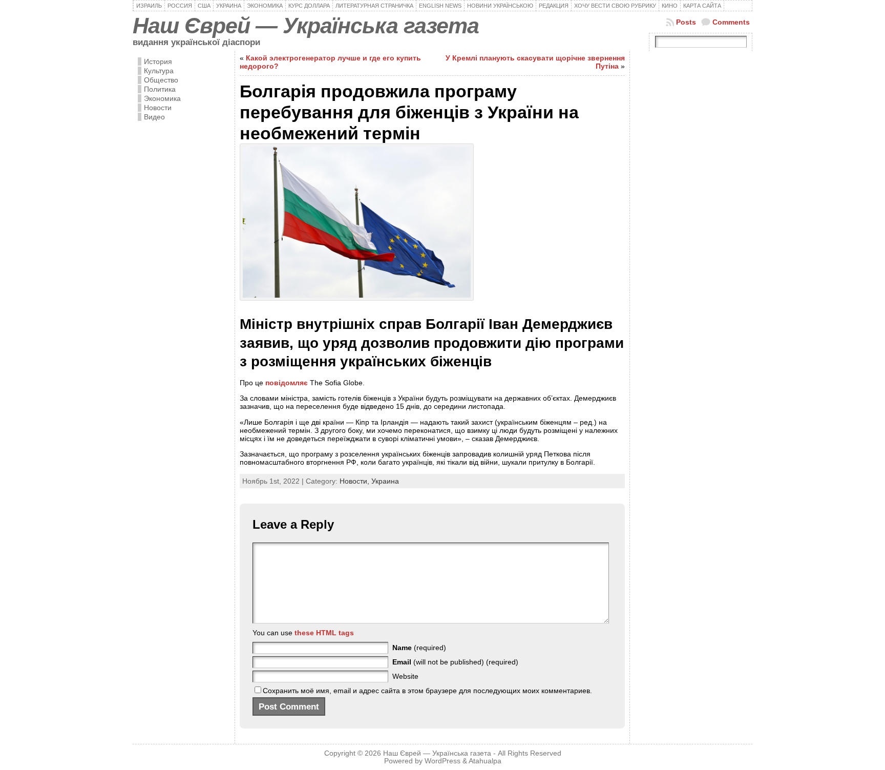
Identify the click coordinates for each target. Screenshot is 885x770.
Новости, (355, 481)
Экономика (162, 98)
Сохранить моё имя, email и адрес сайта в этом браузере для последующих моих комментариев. (427, 690)
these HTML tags (324, 633)
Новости (158, 107)
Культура (159, 71)
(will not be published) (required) (455, 662)
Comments (731, 22)
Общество (161, 80)
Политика (160, 89)
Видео (154, 117)
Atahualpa (485, 761)
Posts (686, 22)
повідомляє (286, 383)
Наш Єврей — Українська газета (306, 25)
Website (405, 676)
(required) (419, 647)
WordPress (442, 761)
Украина (385, 481)
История (158, 61)
